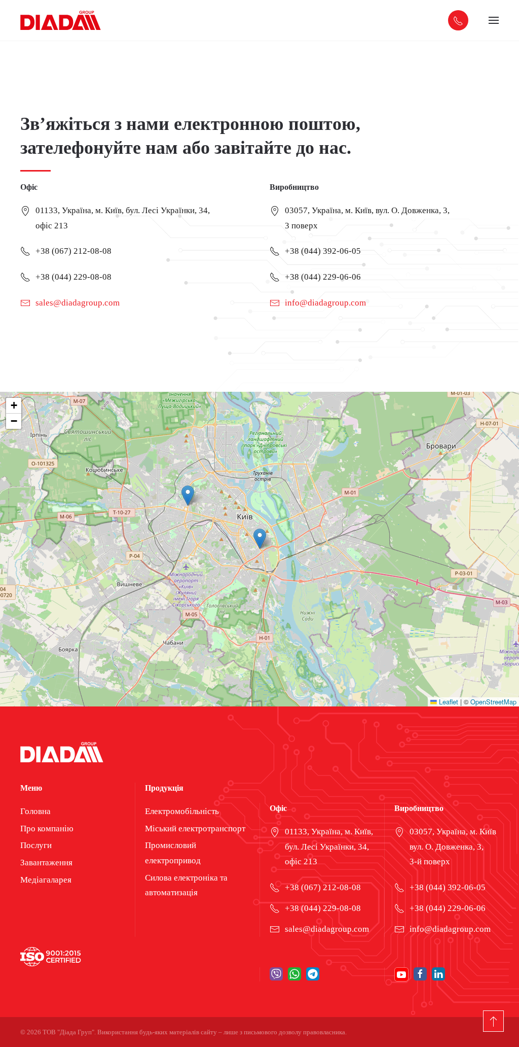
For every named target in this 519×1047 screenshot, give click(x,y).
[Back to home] (60, 20)
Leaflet (447, 701)
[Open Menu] (494, 20)
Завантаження (46, 862)
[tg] (312, 974)
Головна (35, 811)
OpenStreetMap (493, 701)
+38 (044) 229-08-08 (73, 277)
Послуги (36, 845)
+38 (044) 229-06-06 (323, 277)
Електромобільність (182, 811)
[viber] (276, 974)
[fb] (420, 974)
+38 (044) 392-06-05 (323, 251)
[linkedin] (438, 974)
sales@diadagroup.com (77, 303)
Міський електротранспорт (195, 828)
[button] (259, 538)
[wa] (294, 974)
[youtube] (401, 974)
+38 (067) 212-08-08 (73, 251)
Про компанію (46, 828)
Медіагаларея (45, 880)
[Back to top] (493, 1021)
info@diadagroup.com (325, 303)
